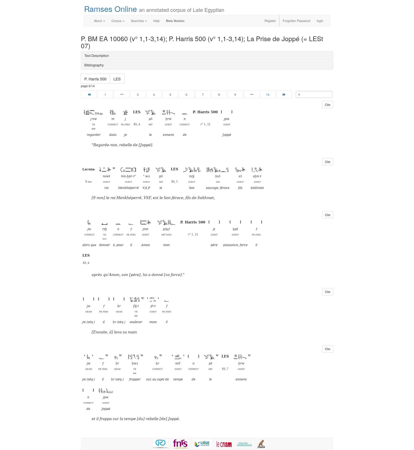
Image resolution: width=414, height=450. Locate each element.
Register (270, 21)
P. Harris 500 (95, 79)
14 (268, 94)
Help (156, 21)
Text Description (96, 55)
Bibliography (94, 65)
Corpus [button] (116, 21)
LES (117, 79)
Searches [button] (138, 21)
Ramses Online (154, 8)
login (320, 21)
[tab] (207, 56)
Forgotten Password (296, 21)
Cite (327, 104)
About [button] (98, 21)
